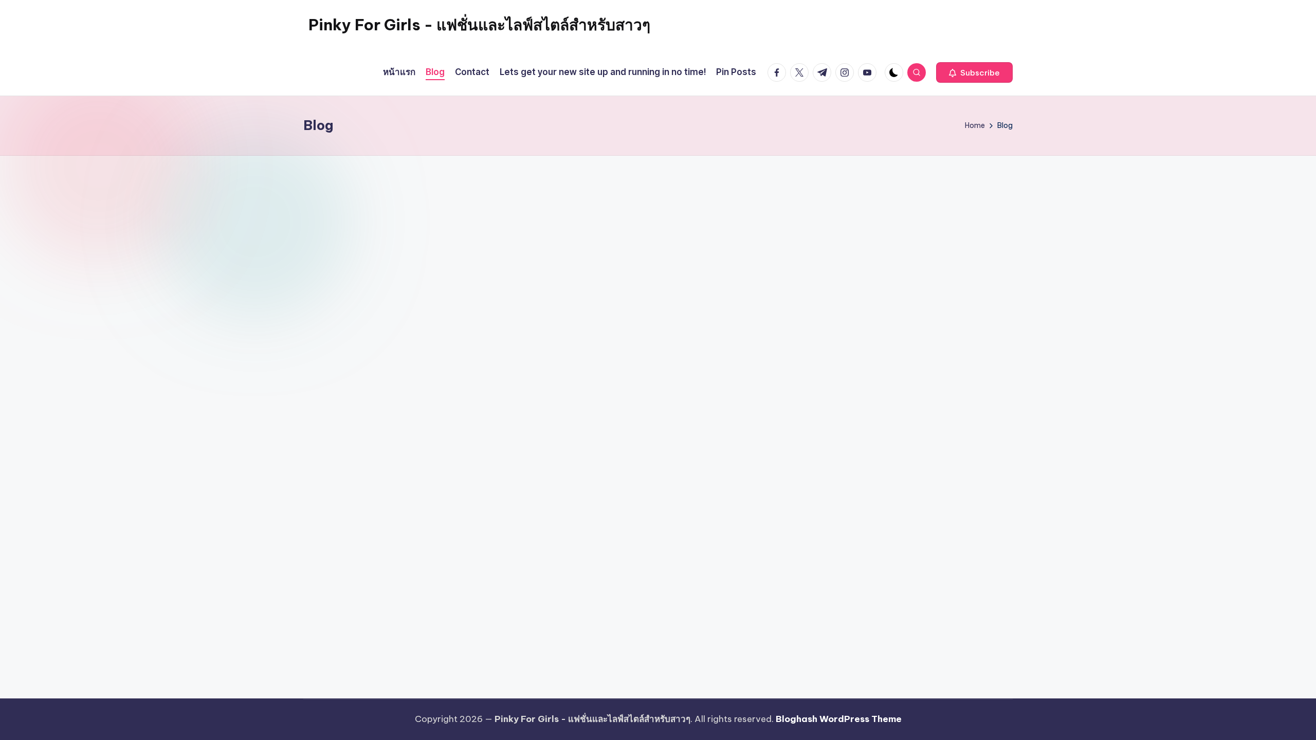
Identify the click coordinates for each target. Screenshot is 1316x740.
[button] (974, 72)
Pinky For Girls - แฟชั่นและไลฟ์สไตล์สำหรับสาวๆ (479, 24)
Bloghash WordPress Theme (839, 719)
